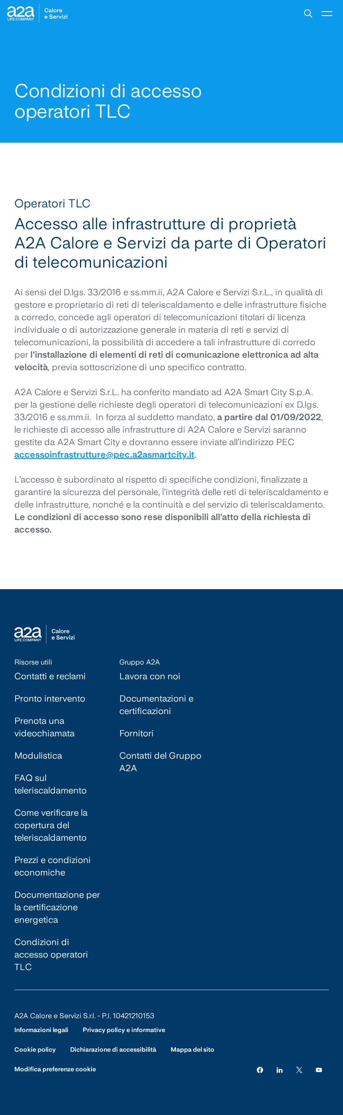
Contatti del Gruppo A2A (160, 761)
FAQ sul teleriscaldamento (50, 784)
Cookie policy (35, 1049)
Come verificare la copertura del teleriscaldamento (51, 825)
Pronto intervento (49, 698)
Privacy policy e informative (124, 1029)
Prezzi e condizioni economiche (52, 866)
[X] (299, 1069)
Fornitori (136, 733)
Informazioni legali (41, 1029)
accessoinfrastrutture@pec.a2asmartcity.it (104, 454)
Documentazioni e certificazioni (156, 704)
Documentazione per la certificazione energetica (57, 907)
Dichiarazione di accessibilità (113, 1049)
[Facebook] (260, 1069)
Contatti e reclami (50, 676)
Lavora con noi (149, 676)
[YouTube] (319, 1069)
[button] (308, 13)
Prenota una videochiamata (44, 727)
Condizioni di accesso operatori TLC (51, 954)
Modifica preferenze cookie (55, 1069)
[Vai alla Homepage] (37, 13)
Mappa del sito (192, 1049)
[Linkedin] (279, 1069)
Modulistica (38, 755)
